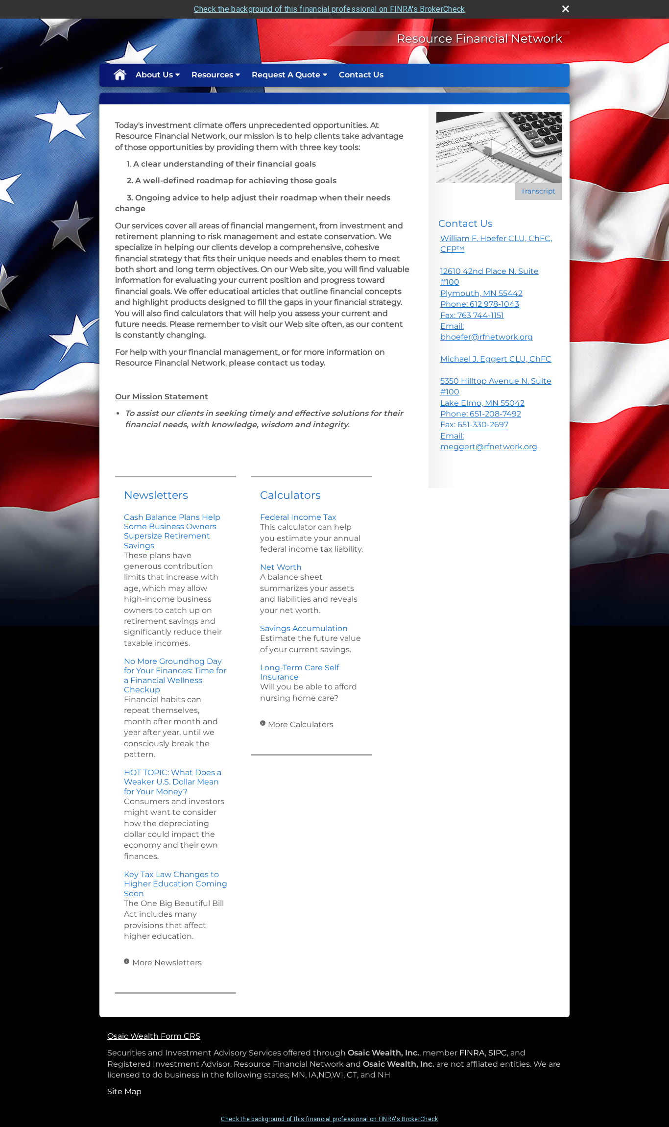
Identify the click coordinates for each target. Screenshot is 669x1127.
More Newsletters (167, 962)
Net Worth (281, 567)
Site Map (124, 1091)
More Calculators (301, 724)
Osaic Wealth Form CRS (153, 1036)
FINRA (472, 1052)
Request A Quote (286, 74)
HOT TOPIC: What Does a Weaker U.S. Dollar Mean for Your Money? (172, 782)
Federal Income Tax (298, 517)
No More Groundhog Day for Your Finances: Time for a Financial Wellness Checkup (175, 675)
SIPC (497, 1052)
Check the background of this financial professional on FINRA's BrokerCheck (329, 9)
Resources (212, 74)
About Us (154, 74)
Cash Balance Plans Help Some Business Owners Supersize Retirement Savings (172, 531)
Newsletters (156, 495)
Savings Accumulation (304, 628)
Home (119, 75)
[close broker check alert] (566, 9)
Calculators (290, 495)
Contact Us (361, 74)
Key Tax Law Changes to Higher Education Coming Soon (175, 884)
